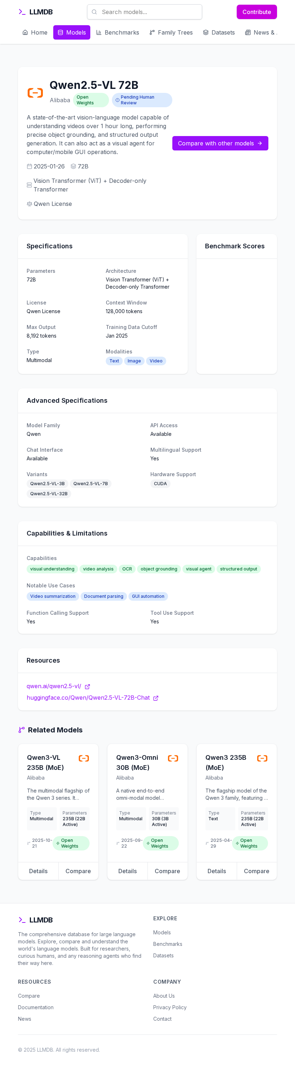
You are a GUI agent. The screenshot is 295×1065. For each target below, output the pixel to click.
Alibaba (60, 100)
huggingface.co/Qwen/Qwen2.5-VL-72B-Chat (88, 697)
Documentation (36, 1007)
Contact (162, 1019)
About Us (164, 996)
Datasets (163, 955)
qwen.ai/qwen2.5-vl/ (54, 686)
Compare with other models (216, 143)
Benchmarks (167, 944)
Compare (78, 871)
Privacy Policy (170, 1007)
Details (38, 871)
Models (162, 932)
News (24, 1019)
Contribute (256, 11)
